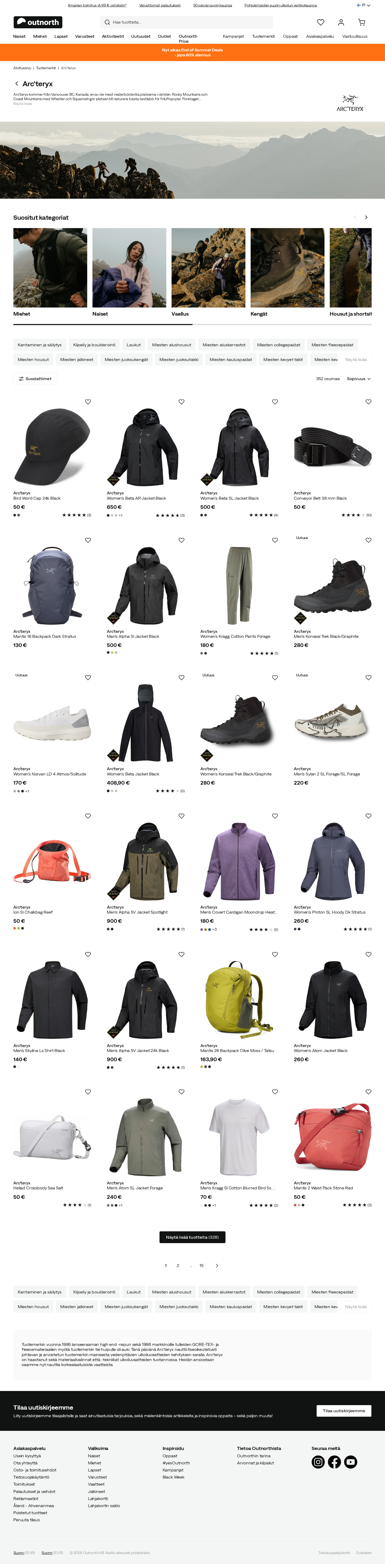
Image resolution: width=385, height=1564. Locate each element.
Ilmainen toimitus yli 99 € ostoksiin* (97, 5)
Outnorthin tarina (253, 1455)
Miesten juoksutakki (179, 359)
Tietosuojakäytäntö (31, 1477)
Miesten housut (33, 359)
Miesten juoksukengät (126, 359)
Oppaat (290, 36)
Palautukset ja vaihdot (34, 1491)
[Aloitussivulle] (38, 22)
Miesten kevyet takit (283, 359)
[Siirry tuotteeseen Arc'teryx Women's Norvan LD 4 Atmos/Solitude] (52, 723)
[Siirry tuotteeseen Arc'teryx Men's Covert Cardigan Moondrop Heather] (239, 861)
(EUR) (24, 1553)
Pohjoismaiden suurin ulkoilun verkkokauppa (281, 5)
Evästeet (364, 1553)
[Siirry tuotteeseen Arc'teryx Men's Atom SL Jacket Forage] (146, 1137)
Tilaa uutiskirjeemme (344, 1411)
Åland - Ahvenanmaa (33, 1505)
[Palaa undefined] (18, 83)
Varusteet (85, 36)
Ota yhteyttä (25, 1462)
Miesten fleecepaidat (332, 344)
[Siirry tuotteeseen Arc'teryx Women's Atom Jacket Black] (333, 1000)
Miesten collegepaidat (278, 344)
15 (202, 1265)
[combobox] (186, 22)
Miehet (40, 36)
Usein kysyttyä (27, 1455)
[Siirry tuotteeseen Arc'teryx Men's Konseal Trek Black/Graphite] (333, 586)
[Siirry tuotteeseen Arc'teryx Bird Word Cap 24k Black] (52, 447)
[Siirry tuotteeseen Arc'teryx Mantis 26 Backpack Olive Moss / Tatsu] (239, 1000)
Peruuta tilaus (26, 1520)
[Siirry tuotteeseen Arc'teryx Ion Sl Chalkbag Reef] (52, 861)
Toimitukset (24, 1484)
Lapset (61, 36)
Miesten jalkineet (76, 359)
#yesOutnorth (176, 1462)
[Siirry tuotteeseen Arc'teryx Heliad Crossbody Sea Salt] (52, 1137)
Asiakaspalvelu (320, 36)
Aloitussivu (22, 68)
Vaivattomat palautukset (160, 5)
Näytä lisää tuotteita (192, 1237)
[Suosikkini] (321, 22)
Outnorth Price (188, 39)
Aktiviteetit (113, 36)
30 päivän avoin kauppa (212, 5)
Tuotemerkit (263, 36)
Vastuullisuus (354, 36)
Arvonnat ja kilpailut (255, 1462)
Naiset (19, 36)
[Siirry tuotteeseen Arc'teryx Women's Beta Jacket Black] (146, 723)
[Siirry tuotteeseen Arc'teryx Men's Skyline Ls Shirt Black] (52, 1000)
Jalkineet (96, 1491)
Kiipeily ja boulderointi (94, 344)
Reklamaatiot (25, 1498)
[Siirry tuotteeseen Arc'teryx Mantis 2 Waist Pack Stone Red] (333, 1137)
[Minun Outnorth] (341, 22)
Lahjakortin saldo (104, 1505)
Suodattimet (39, 378)
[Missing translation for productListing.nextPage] (216, 1265)
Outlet (164, 36)
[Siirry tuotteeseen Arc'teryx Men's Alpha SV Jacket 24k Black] (146, 1000)
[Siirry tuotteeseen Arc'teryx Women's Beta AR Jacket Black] (146, 447)
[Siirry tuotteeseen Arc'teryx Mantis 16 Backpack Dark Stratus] (52, 586)
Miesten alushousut (171, 344)
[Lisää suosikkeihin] (88, 402)
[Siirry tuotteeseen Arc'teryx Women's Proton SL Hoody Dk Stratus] (333, 861)
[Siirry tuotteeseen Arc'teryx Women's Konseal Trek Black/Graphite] (239, 723)
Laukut (134, 344)
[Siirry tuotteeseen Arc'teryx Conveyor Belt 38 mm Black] (333, 447)
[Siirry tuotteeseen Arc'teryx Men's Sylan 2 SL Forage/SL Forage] (333, 723)
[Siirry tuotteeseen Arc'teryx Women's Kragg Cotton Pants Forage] (239, 586)
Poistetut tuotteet (30, 1513)
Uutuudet (141, 36)
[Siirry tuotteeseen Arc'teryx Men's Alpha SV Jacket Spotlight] (146, 861)
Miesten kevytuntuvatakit (340, 359)
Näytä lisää (356, 359)
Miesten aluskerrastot (224, 344)
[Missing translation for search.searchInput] (105, 22)
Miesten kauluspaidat (231, 359)
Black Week (173, 1477)
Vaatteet (96, 1484)
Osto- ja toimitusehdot (34, 1470)
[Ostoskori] (361, 22)
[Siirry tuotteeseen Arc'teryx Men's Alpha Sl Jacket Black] (146, 586)
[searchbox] (191, 22)
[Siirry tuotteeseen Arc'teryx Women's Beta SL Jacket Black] (239, 447)
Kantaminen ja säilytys (40, 344)
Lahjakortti (98, 1498)
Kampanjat (233, 36)
